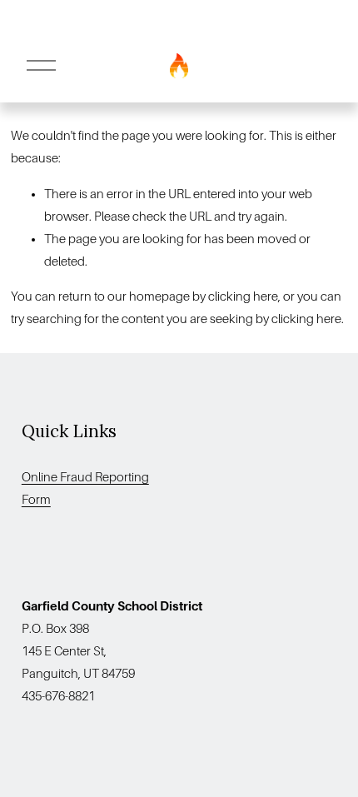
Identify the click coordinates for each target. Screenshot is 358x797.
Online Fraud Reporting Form (85, 488)
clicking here (243, 296)
